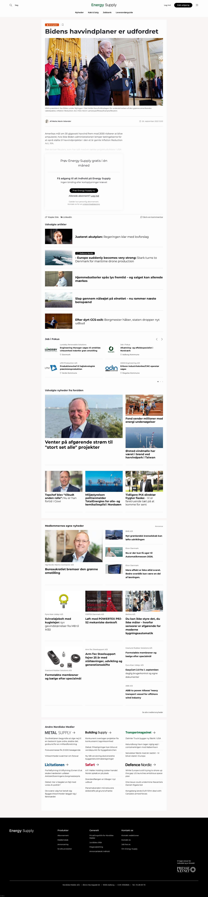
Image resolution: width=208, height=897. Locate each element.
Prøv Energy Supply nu (84, 190)
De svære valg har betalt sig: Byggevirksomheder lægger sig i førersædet (61, 794)
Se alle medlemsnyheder (152, 712)
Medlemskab (63, 840)
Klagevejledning (96, 847)
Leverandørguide (124, 12)
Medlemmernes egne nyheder (64, 525)
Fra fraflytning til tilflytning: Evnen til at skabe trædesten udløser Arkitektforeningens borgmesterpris (63, 773)
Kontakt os (126, 840)
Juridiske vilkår (95, 842)
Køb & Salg (93, 12)
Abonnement (63, 835)
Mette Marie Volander (61, 121)
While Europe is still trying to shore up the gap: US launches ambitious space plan (144, 773)
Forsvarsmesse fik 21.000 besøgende (62, 750)
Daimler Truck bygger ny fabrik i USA (143, 738)
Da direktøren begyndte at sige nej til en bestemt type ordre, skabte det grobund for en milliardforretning (63, 741)
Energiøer (53, 25)
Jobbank (107, 12)
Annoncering (63, 844)
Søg (16, 5)
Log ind (95, 196)
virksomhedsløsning (91, 204)
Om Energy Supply (129, 849)
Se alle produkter (65, 849)
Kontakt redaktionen (130, 835)
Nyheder (79, 12)
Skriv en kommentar (153, 217)
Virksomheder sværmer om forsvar (61, 756)
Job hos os (125, 844)
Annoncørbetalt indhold (99, 851)
